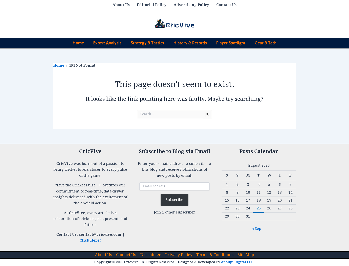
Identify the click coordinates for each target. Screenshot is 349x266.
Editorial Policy (151, 5)
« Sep (256, 229)
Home (78, 43)
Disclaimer (150, 255)
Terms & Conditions (214, 255)
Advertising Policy (191, 5)
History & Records (190, 43)
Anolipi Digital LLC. (238, 262)
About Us (121, 5)
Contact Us (226, 5)
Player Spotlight (230, 43)
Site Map (246, 255)
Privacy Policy (178, 255)
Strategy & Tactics (147, 43)
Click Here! (90, 240)
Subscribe (174, 200)
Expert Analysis (107, 43)
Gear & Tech (265, 43)
